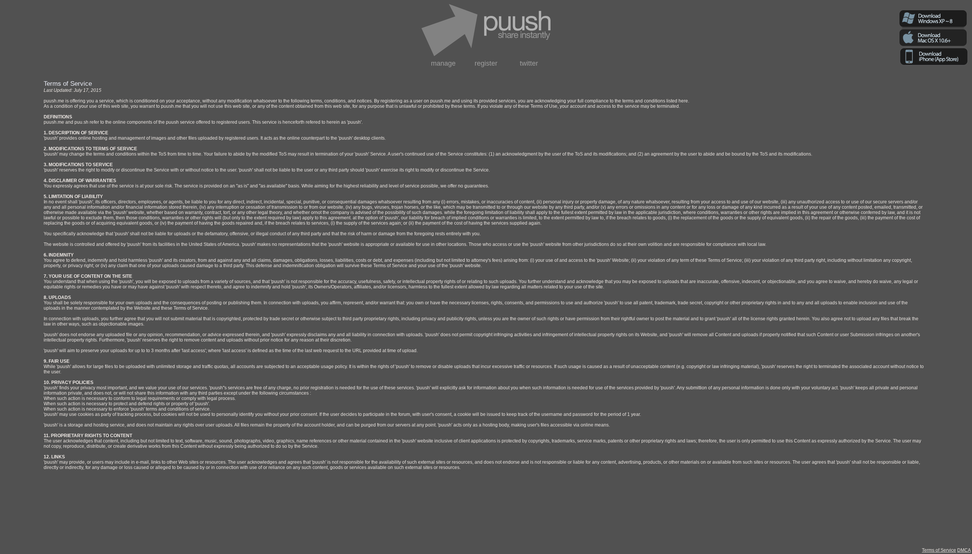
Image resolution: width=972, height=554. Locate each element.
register (486, 63)
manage (443, 63)
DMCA (964, 550)
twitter (529, 63)
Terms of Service (939, 550)
